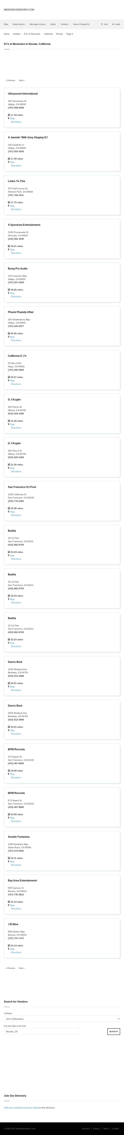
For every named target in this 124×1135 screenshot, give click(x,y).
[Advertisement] (62, 62)
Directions (16, 121)
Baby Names (19, 24)
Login (117, 24)
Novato (59, 34)
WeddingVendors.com (19, 9)
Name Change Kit (81, 24)
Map (12, 118)
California (48, 34)
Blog (6, 24)
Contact (115, 1129)
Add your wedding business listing (21, 1107)
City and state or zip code (15, 1026)
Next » (22, 80)
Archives (86, 1129)
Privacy (96, 1129)
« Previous (10, 80)
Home (6, 34)
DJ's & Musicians (32, 34)
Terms (105, 1129)
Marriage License (38, 24)
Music (53, 24)
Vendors (64, 24)
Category (8, 1013)
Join (106, 24)
